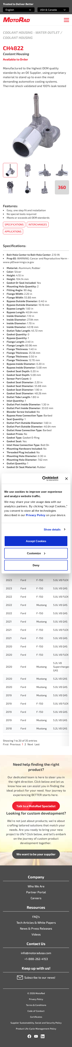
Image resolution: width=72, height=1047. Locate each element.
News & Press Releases (36, 928)
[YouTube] (36, 1036)
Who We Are (36, 886)
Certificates (36, 1016)
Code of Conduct (36, 1011)
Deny (36, 565)
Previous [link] (15, 744)
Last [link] (37, 744)
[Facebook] (29, 1036)
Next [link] (30, 744)
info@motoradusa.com (36, 953)
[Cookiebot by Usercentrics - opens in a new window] (43, 478)
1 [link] (22, 744)
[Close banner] (66, 478)
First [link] (5, 744)
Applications (13, 231)
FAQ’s (36, 916)
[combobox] (14, 9)
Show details (52, 529)
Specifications (14, 224)
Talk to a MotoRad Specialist (36, 806)
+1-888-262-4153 (36, 959)
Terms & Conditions (36, 1005)
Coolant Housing (18, 32)
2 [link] (25, 744)
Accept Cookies (36, 541)
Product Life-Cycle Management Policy (36, 1028)
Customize (34, 553)
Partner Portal (36, 892)
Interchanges (37, 224)
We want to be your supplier (36, 854)
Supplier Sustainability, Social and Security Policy (36, 1022)
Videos (36, 934)
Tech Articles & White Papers (36, 922)
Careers (36, 898)
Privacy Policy (36, 515)
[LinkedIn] (42, 1036)
